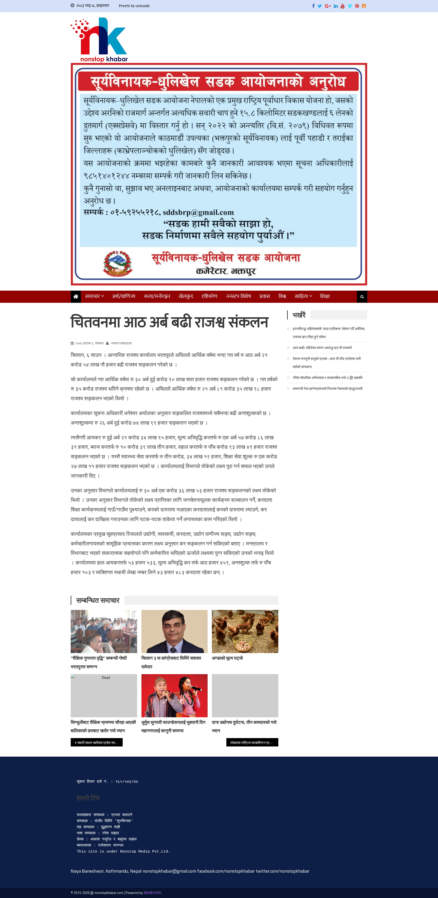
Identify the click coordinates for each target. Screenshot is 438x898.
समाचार (92, 296)
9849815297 (152, 892)
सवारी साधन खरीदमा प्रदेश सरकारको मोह (100, 742)
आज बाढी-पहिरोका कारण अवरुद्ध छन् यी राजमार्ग (322, 347)
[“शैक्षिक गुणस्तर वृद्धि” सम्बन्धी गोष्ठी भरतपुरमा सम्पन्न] (104, 631)
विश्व (282, 296)
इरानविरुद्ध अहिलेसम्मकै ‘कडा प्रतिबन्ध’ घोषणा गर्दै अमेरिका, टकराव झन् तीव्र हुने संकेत (329, 332)
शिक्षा (325, 296)
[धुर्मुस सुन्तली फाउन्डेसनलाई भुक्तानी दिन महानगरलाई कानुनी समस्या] (174, 695)
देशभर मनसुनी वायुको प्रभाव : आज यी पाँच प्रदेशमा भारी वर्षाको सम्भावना (327, 362)
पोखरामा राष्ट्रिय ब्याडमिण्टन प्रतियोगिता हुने (254, 742)
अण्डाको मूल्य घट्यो (227, 658)
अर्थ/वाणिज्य (123, 296)
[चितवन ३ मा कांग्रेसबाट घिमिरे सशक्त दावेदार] (174, 633)
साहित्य (301, 296)
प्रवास (265, 296)
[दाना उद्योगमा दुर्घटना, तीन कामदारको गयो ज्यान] (245, 695)
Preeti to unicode (134, 5)
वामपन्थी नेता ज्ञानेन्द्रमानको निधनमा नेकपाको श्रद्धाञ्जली (327, 388)
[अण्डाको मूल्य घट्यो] (245, 632)
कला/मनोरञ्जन (157, 296)
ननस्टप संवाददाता (121, 343)
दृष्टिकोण (209, 296)
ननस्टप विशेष (238, 296)
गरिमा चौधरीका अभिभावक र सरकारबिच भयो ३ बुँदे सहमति (327, 377)
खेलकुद (186, 296)
